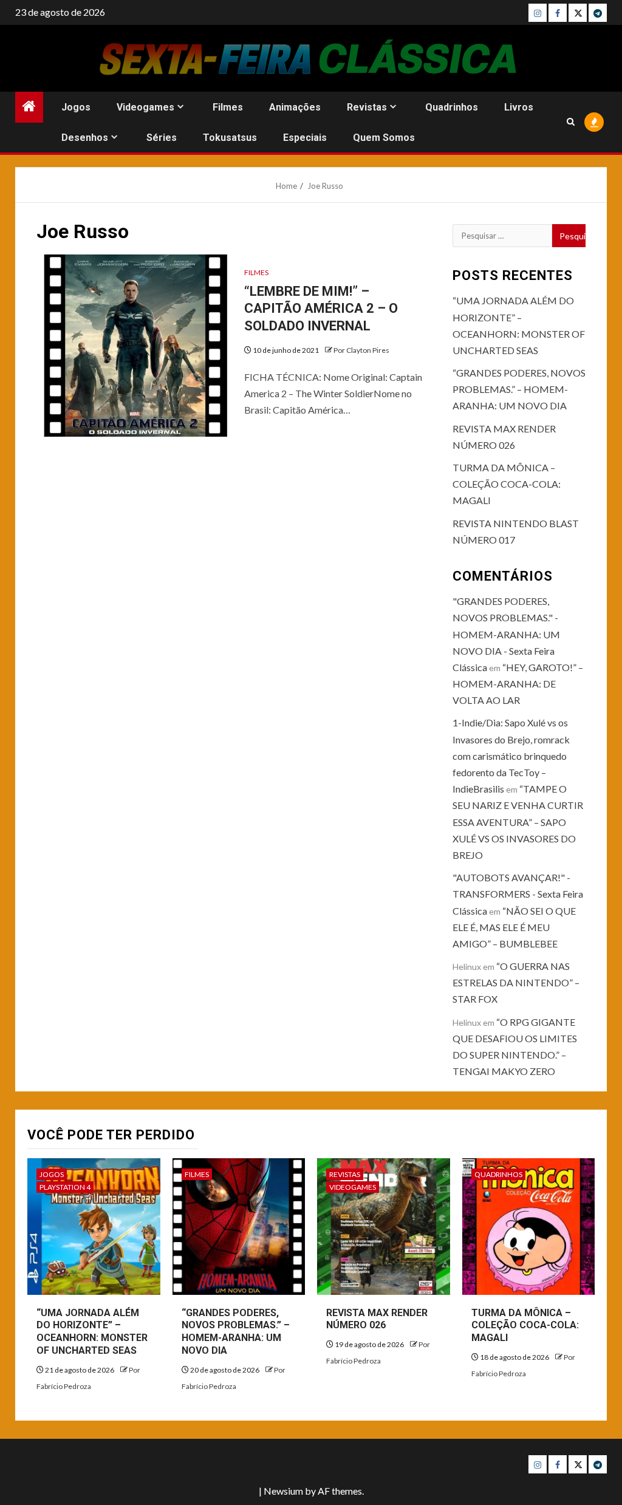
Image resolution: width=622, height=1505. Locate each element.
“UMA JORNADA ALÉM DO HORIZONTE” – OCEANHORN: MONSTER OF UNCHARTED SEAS (92, 1331)
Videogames (145, 107)
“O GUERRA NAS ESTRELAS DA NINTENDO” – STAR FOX (516, 982)
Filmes (228, 107)
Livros (518, 107)
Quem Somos (384, 137)
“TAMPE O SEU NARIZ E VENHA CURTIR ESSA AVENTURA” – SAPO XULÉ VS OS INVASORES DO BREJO (518, 822)
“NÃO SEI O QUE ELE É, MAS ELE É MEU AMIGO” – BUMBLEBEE (514, 927)
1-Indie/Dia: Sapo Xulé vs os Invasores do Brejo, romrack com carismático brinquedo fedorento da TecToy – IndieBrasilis (511, 755)
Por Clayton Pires (361, 350)
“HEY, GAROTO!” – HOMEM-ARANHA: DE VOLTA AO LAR (518, 683)
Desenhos (84, 137)
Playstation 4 (65, 1187)
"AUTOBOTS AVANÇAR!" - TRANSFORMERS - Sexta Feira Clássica (518, 894)
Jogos (76, 107)
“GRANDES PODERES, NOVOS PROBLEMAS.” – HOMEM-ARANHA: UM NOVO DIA (519, 389)
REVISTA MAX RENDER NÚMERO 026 (377, 1319)
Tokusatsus (230, 137)
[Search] (570, 122)
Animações (295, 107)
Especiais (305, 137)
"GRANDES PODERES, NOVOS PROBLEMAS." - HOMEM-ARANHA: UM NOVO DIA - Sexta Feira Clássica (506, 634)
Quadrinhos (451, 107)
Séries (161, 137)
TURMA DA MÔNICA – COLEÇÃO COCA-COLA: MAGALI (507, 484)
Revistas (367, 107)
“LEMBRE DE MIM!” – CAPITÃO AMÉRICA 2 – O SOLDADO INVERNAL (321, 308)
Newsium (283, 1490)
